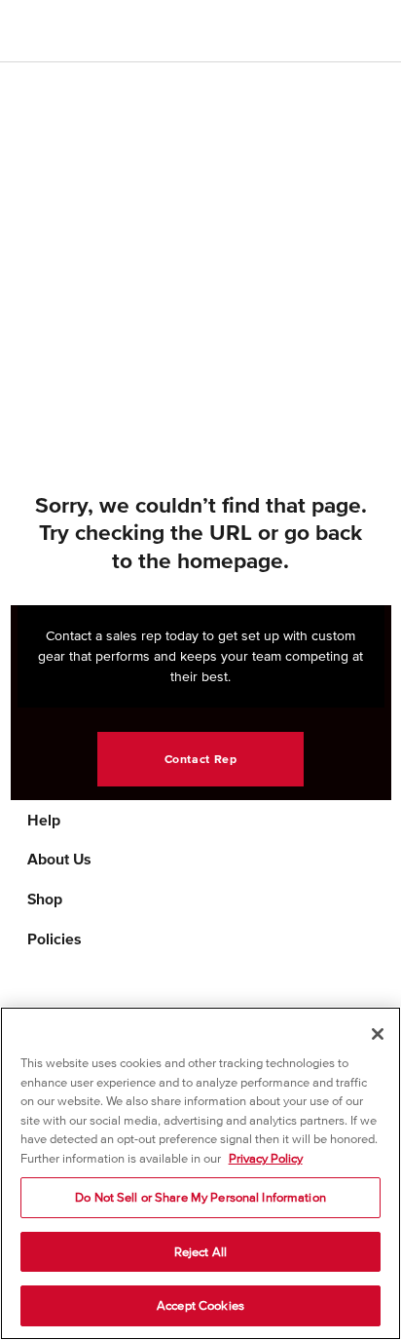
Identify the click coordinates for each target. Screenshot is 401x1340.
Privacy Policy (266, 1158)
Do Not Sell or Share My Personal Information (200, 1197)
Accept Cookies (200, 1305)
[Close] (377, 1034)
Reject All (200, 1251)
